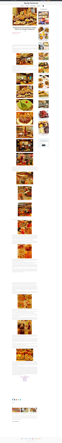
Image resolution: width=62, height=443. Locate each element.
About (12, 0)
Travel (27, 5)
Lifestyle (22, 5)
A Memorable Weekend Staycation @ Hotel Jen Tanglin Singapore (25, 413)
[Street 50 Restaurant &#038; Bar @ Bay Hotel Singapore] (33, 410)
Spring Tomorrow (31, 3)
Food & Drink (33, 5)
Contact (15, 0)
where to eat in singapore (18, 419)
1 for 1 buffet (15, 415)
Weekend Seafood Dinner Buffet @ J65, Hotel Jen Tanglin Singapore (16, 413)
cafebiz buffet (33, 415)
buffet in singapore (25, 415)
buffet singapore (30, 415)
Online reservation (25, 380)
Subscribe (44, 145)
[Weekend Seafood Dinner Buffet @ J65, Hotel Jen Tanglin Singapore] (16, 410)
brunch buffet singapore (20, 415)
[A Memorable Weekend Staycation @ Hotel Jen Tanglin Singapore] (25, 410)
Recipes (38, 5)
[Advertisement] (24, 39)
